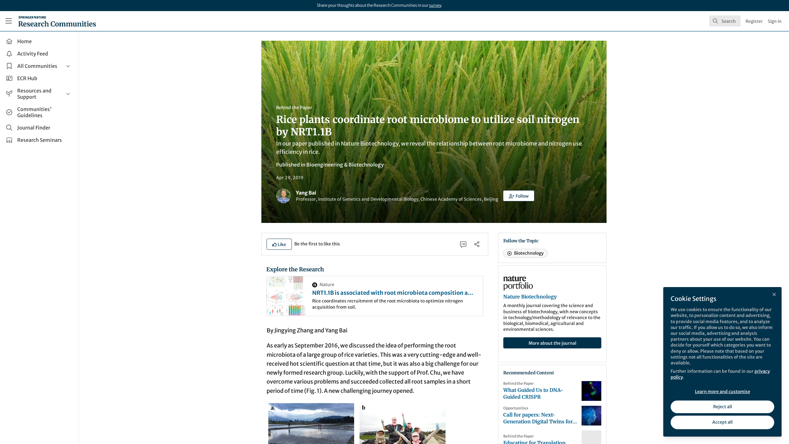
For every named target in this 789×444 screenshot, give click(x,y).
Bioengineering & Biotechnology (345, 165)
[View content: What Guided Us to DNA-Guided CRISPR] (591, 391)
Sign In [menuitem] (775, 21)
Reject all (722, 406)
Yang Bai (306, 193)
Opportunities (515, 408)
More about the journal (552, 343)
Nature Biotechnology (530, 297)
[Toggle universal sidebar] (8, 21)
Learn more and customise (722, 391)
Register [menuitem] (754, 21)
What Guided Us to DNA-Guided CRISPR (533, 393)
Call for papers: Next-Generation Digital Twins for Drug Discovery (538, 418)
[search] (725, 21)
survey (435, 5)
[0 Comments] (463, 244)
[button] (518, 195)
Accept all (722, 422)
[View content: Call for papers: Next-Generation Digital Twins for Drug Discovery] (591, 416)
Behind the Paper (294, 107)
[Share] (477, 244)
